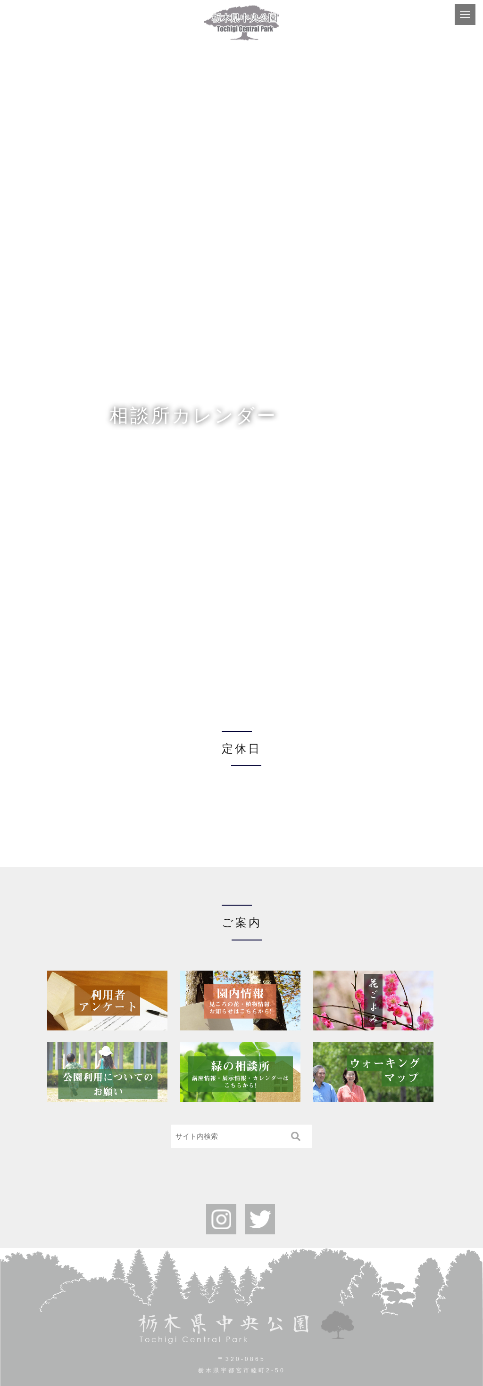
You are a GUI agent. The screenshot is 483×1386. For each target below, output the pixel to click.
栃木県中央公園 (225, 1328)
